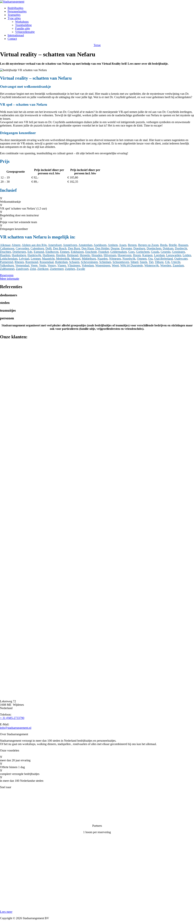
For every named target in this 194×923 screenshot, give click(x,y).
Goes (131, 251)
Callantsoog (7, 248)
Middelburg (89, 258)
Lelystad (24, 258)
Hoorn (137, 255)
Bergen (132, 245)
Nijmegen (115, 258)
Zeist (33, 268)
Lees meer (6, 911)
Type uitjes (14, 18)
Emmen (64, 251)
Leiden (187, 255)
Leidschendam (8, 258)
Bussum (183, 245)
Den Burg (74, 248)
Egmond (39, 251)
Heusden (97, 255)
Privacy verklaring (11, 812)
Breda (163, 245)
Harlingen (49, 255)
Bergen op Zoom (148, 245)
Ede (29, 251)
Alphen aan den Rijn (34, 245)
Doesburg (139, 248)
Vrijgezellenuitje (25, 31)
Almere (16, 245)
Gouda (155, 251)
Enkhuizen (77, 251)
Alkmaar (5, 245)
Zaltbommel (7, 268)
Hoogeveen (124, 255)
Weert (115, 265)
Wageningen (102, 265)
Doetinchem (154, 248)
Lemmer (36, 258)
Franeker (103, 251)
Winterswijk (151, 265)
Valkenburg (7, 265)
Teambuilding (23, 25)
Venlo (42, 265)
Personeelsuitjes (17, 11)
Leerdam (159, 255)
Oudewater (180, 258)
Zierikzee (42, 268)
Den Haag (87, 248)
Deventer (126, 248)
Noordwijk (128, 258)
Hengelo (85, 255)
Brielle (173, 245)
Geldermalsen (118, 251)
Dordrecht (181, 248)
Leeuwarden (173, 255)
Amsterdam (85, 245)
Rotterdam (61, 262)
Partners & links (9, 800)
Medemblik (63, 258)
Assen (122, 245)
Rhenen (19, 262)
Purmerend (6, 262)
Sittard (134, 262)
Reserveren (6, 275)
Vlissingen (73, 265)
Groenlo (166, 251)
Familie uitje (22, 28)
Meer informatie (9, 278)
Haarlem (5, 255)
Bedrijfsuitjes (15, 8)
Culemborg (37, 248)
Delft (48, 248)
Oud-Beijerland (163, 258)
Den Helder (102, 248)
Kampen (147, 255)
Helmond (72, 255)
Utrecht (175, 262)
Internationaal (16, 35)
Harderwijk (34, 255)
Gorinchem (142, 251)
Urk (167, 262)
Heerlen (61, 255)
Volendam (88, 265)
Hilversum (110, 255)
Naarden (102, 258)
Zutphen (70, 268)
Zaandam (178, 265)
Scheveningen (89, 262)
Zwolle (81, 268)
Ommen (142, 258)
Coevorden (22, 248)
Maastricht (48, 258)
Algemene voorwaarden (14, 819)
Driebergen (19, 251)
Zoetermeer (56, 268)
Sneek (143, 262)
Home (3, 793)
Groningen (178, 251)
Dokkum (168, 248)
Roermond (31, 262)
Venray (52, 265)
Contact (12, 38)
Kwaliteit (5, 806)
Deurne (115, 248)
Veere (34, 265)
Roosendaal (47, 262)
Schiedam (105, 262)
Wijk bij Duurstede (131, 265)
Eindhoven (52, 251)
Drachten (5, 251)
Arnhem (113, 245)
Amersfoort (55, 245)
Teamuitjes (14, 14)
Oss (150, 258)
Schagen (74, 262)
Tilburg (159, 262)
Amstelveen (70, 245)
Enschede (91, 251)
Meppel (75, 258)
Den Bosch (59, 248)
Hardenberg (19, 255)
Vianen (61, 265)
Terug (97, 45)
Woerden (165, 265)
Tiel (151, 262)
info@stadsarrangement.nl (15, 727)
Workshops (22, 21)
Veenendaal (22, 265)
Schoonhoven (121, 262)
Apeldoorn (100, 245)
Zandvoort (22, 268)
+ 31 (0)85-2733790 (12, 718)
